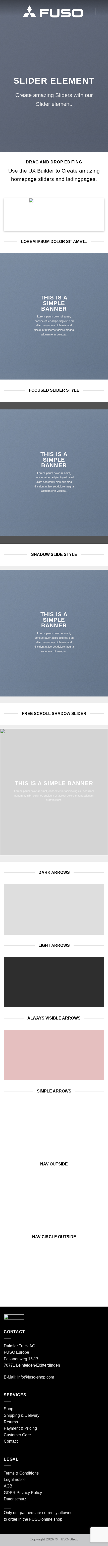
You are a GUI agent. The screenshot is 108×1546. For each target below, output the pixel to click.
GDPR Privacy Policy (23, 1493)
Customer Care (17, 1435)
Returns (11, 1422)
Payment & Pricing (20, 1428)
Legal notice (15, 1479)
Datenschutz (15, 1499)
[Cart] (89, 11)
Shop (8, 1409)
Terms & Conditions (21, 1473)
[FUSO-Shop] (53, 11)
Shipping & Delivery (21, 1415)
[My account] (101, 11)
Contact (11, 1441)
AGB (8, 1486)
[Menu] (7, 11)
